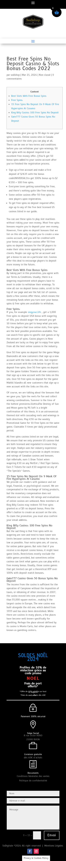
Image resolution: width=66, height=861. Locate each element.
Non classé (44, 74)
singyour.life (34, 312)
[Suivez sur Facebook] (29, 851)
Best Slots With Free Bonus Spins (28, 96)
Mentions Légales (54, 845)
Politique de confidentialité (33, 780)
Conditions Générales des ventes (33, 776)
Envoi (51, 835)
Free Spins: (17, 100)
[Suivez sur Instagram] (36, 851)
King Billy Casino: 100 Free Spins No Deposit (35, 112)
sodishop (15, 74)
